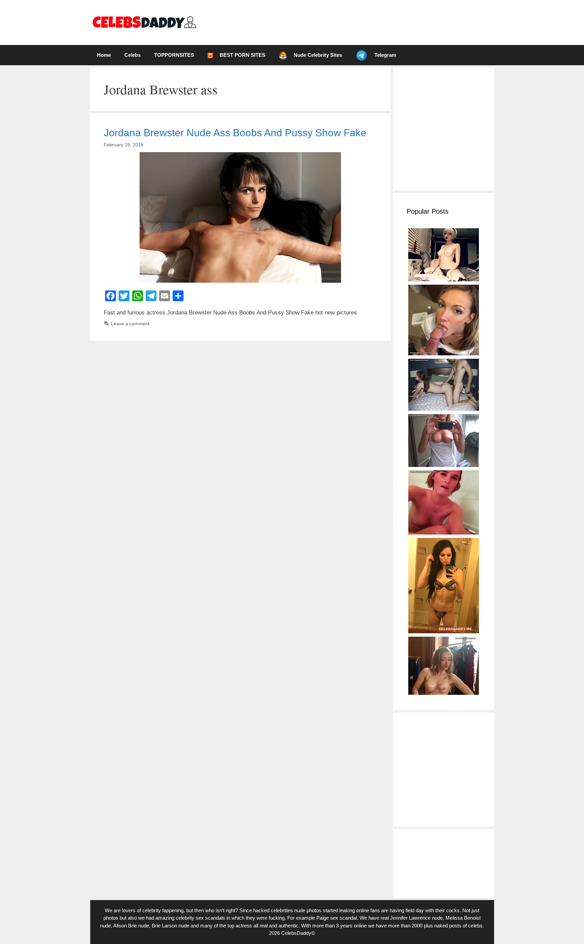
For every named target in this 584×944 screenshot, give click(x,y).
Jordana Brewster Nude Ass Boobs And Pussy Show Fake (235, 132)
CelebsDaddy (296, 933)
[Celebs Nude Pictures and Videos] (143, 22)
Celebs (132, 55)
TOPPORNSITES (174, 55)
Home (104, 55)
